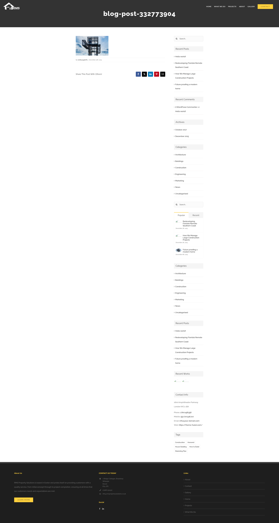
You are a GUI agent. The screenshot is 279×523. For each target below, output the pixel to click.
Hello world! (180, 56)
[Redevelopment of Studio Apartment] (177, 383)
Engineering (180, 174)
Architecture (180, 155)
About (187, 479)
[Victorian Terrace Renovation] (185, 383)
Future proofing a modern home (190, 251)
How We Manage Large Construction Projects (191, 237)
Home (187, 499)
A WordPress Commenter (186, 107)
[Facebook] (100, 509)
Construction (180, 168)
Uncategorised (181, 194)
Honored (191, 442)
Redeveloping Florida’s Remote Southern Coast (190, 223)
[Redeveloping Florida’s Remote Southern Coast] (178, 222)
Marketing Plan (180, 451)
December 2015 (182, 136)
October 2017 (181, 130)
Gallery (188, 492)
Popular (181, 215)
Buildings (179, 161)
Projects (188, 505)
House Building (181, 447)
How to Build (194, 447)
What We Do (190, 512)
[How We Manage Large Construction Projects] (178, 236)
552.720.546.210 (187, 417)
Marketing (179, 181)
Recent (196, 215)
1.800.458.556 (185, 412)
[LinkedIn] (103, 509)
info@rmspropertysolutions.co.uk (114, 494)
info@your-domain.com (189, 421)
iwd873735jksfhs (83, 60)
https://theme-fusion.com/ (190, 425)
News (177, 187)
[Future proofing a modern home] (178, 251)
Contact (188, 486)
